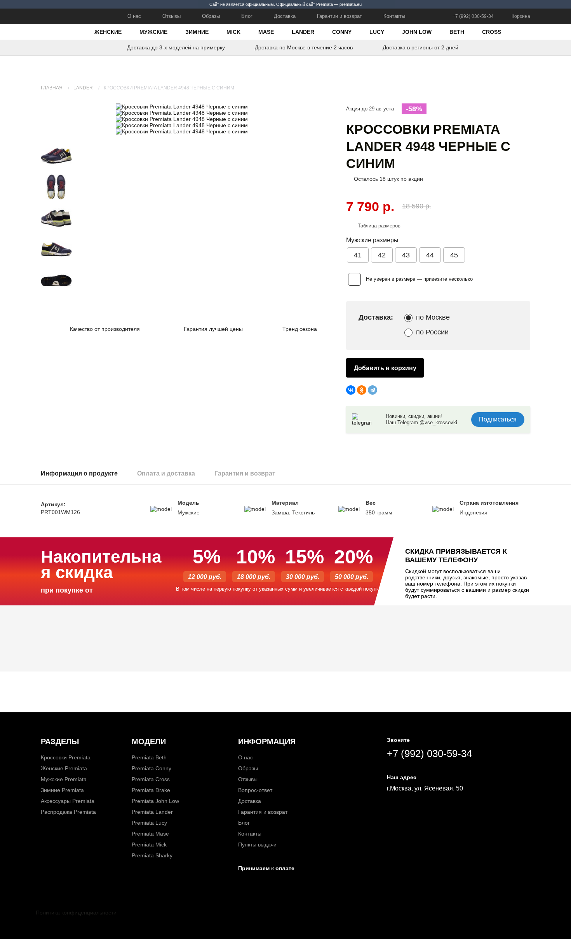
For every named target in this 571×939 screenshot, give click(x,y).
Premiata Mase (150, 834)
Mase (266, 32)
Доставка (285, 16)
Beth (456, 32)
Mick (233, 32)
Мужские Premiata (64, 779)
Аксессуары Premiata (67, 801)
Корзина (521, 16)
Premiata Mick (149, 844)
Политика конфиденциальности (76, 912)
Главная (52, 88)
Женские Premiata (64, 768)
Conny (342, 32)
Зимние (197, 32)
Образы (211, 16)
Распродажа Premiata (68, 812)
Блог (246, 16)
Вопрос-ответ (255, 790)
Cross (491, 32)
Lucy (376, 32)
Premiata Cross (151, 779)
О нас (134, 16)
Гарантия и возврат (262, 812)
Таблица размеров (379, 226)
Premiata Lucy (149, 823)
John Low (417, 32)
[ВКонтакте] (350, 390)
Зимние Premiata (62, 790)
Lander (303, 32)
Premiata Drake (151, 790)
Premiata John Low (155, 801)
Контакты (394, 16)
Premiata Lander (152, 812)
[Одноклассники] (361, 390)
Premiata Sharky (152, 855)
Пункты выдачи (257, 844)
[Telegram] (372, 390)
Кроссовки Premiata (66, 757)
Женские (108, 32)
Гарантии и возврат (339, 16)
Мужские (153, 32)
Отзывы (171, 16)
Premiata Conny (151, 768)
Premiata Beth (149, 757)
